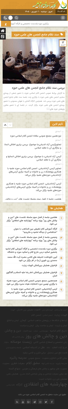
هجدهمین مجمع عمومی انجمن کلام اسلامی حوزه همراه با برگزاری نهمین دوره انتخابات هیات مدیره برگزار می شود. (31, 282)
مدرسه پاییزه (61, 363)
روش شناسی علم (18, 336)
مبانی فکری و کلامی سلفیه (34, 353)
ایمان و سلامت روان (44, 325)
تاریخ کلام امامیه (58, 331)
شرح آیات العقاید (59, 347)
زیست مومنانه (21, 341)
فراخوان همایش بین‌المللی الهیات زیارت (39, 265)
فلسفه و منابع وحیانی (13, 347)
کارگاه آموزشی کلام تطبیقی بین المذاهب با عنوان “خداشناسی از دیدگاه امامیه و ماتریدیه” (35, 230)
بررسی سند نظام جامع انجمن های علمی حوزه (38, 88)
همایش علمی (12, 374)
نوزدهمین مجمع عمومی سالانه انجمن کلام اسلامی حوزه (35, 136)
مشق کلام (33, 363)
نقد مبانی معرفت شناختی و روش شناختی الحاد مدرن (43, 374)
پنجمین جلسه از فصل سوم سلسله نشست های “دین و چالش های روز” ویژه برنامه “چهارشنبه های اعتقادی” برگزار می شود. (32, 240)
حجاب (36, 331)
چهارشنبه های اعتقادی (45, 384)
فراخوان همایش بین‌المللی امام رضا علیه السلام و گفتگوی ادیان (31, 274)
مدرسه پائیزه (18, 357)
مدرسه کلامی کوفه (47, 363)
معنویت (5, 363)
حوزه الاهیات (27, 331)
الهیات (13, 310)
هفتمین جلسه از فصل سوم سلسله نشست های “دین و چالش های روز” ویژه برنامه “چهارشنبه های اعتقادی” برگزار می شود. (32, 221)
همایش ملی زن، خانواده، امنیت (53, 379)
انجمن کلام (36, 315)
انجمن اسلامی (48, 315)
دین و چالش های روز (46, 336)
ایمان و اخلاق (13, 320)
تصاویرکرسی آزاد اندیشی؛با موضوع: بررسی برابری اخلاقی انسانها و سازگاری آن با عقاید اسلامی (32, 146)
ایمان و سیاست (27, 325)
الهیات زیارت (60, 315)
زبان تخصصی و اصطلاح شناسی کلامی (50, 342)
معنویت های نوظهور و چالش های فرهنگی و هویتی (44, 368)
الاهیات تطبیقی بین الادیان (28, 310)
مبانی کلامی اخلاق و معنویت (54, 358)
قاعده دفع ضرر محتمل (57, 353)
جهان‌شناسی (44, 331)
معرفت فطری (18, 363)
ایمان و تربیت (61, 325)
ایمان (23, 320)
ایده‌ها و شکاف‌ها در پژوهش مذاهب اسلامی (47, 320)
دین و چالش (13, 330)
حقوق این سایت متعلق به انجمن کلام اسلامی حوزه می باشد (42, 394)
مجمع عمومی (34, 358)
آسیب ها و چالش (60, 310)
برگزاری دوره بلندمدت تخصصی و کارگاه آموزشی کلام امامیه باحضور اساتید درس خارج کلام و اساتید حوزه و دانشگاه (31, 250)
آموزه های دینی (47, 310)
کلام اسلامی (11, 385)
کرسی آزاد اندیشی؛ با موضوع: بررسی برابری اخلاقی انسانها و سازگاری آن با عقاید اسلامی (33, 158)
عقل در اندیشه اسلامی (34, 347)
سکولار (6, 342)
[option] (33, 135)
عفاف (48, 347)
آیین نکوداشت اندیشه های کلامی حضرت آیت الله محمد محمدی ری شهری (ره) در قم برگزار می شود (32, 258)
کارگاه (19, 385)
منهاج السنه (14, 369)
